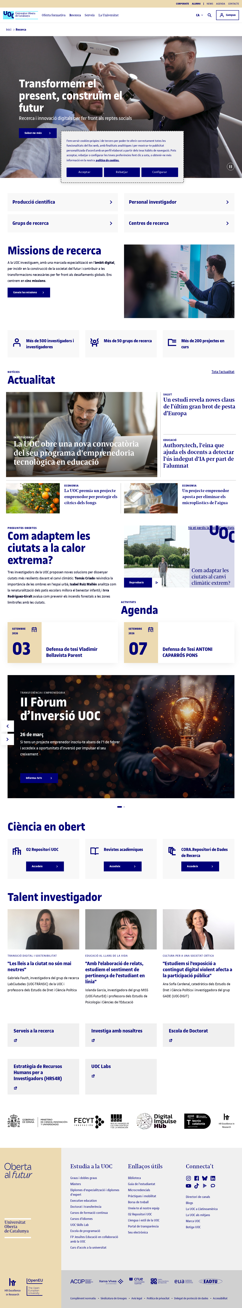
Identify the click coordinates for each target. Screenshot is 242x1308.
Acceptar (84, 172)
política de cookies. (107, 160)
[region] (122, 157)
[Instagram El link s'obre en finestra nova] (189, 1178)
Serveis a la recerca (34, 1031)
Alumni (196, 4)
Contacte (233, 3)
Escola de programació (85, 1231)
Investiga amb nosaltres (116, 1031)
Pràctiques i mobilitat (142, 1196)
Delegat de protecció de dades (191, 1298)
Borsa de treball (138, 1202)
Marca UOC (193, 1221)
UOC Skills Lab (79, 1225)
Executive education (83, 1201)
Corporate (182, 4)
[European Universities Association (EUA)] (184, 1281)
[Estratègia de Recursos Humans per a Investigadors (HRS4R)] (13, 1287)
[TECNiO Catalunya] (197, 1121)
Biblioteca (134, 1178)
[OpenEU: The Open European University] (35, 1287)
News (210, 3)
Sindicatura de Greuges (114, 1298)
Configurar (159, 172)
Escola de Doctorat (188, 1031)
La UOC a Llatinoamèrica (202, 1209)
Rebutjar (122, 172)
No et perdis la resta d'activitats (211, 528)
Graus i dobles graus (83, 1178)
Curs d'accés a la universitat (88, 1247)
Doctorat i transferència (85, 1207)
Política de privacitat (158, 1298)
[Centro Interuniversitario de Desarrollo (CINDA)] (159, 1281)
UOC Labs (101, 1066)
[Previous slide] (7, 726)
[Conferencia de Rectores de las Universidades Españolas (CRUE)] (136, 1281)
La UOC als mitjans (198, 1215)
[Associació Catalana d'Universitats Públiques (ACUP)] (81, 1281)
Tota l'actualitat (223, 372)
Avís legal (137, 1298)
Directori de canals (198, 1197)
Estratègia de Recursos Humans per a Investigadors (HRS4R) (38, 1072)
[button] (119, 807)
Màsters (75, 1184)
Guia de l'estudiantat (141, 1184)
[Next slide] (7, 739)
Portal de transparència (143, 1226)
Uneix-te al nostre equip (143, 1208)
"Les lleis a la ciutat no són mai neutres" (39, 966)
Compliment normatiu (83, 1298)
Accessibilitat (220, 1298)
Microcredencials (139, 1190)
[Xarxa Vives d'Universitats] (111, 1281)
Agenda (220, 3)
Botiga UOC (193, 1227)
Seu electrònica (138, 1232)
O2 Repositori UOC (140, 1214)
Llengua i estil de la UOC (143, 1220)
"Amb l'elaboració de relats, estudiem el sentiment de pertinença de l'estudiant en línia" (115, 972)
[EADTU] (210, 1281)
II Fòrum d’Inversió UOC (60, 709)
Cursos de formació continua (89, 1213)
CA (198, 15)
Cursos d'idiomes (81, 1219)
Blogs (189, 1203)
